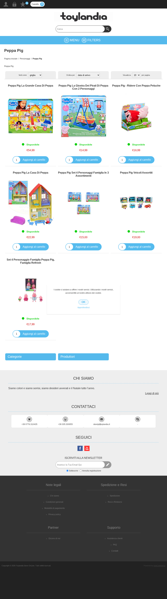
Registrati (5, 4)
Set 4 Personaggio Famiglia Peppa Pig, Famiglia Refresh (31, 261)
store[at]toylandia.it (101, 424)
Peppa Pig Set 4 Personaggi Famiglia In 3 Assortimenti (83, 174)
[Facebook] (80, 448)
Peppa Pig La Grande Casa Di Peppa (30, 85)
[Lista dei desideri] (22, 4)
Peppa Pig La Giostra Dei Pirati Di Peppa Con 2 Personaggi (83, 87)
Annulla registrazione (91, 470)
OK (83, 302)
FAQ (115, 545)
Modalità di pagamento (54, 508)
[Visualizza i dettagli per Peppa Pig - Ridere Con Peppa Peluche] (136, 116)
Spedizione (115, 496)
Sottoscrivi (73, 470)
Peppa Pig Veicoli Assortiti (136, 172)
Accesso (14, 4)
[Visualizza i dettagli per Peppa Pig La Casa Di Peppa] (30, 203)
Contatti (114, 551)
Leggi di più (152, 393)
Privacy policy (54, 514)
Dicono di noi (54, 538)
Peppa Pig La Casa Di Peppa (30, 172)
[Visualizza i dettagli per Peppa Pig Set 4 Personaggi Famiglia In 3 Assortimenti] (83, 203)
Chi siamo (54, 496)
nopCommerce (159, 566)
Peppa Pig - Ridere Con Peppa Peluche (136, 85)
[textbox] (80, 29)
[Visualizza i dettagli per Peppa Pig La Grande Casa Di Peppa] (30, 116)
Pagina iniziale (10, 59)
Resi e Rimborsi (115, 502)
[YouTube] (87, 448)
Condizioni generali (54, 502)
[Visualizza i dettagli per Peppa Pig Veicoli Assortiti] (136, 203)
